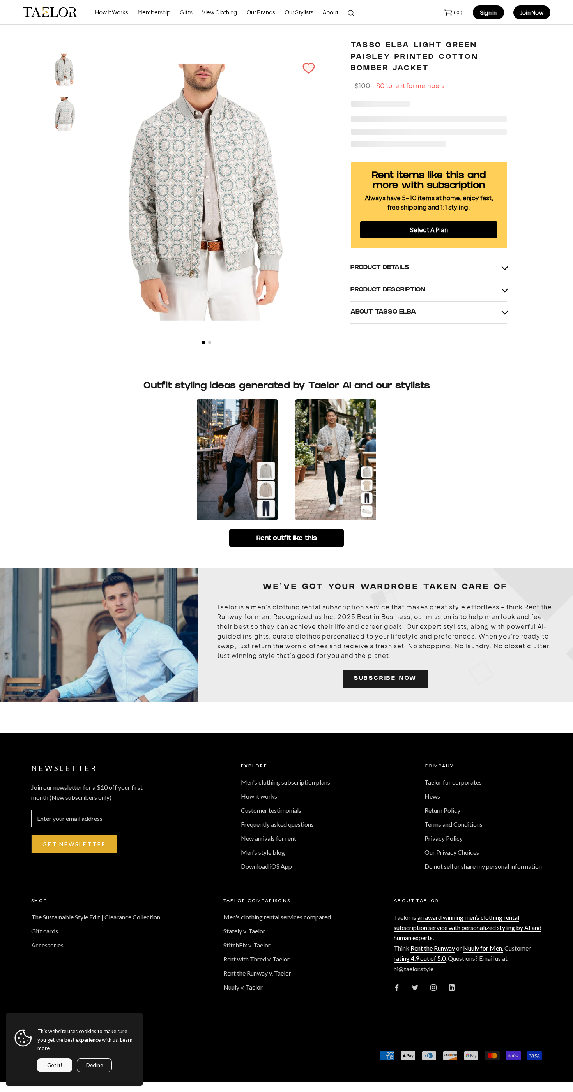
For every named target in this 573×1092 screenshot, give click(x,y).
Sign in (488, 12)
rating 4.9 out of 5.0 (420, 958)
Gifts (186, 12)
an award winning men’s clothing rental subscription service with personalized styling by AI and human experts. (467, 928)
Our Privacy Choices (451, 852)
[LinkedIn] (452, 987)
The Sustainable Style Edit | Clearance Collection (95, 917)
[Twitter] (415, 987)
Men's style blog (263, 852)
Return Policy (442, 810)
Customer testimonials (271, 810)
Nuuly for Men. (483, 948)
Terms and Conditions (453, 824)
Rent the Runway (432, 948)
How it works (259, 796)
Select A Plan (429, 230)
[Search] (351, 12)
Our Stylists (299, 12)
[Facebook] (397, 987)
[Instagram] (433, 987)
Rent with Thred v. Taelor (256, 959)
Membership (154, 12)
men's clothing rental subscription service (320, 607)
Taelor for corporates (453, 782)
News (432, 796)
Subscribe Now (385, 679)
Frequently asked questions (277, 824)
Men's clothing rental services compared (277, 917)
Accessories (47, 945)
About (330, 12)
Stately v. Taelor (244, 931)
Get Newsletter (74, 844)
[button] (309, 68)
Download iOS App (266, 866)
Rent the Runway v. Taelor (257, 973)
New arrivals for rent (268, 838)
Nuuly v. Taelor (243, 987)
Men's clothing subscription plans (285, 782)
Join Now (531, 12)
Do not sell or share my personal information (483, 866)
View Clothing (219, 12)
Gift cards (44, 931)
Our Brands (260, 12)
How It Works (111, 12)
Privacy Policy (443, 838)
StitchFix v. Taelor (247, 945)
